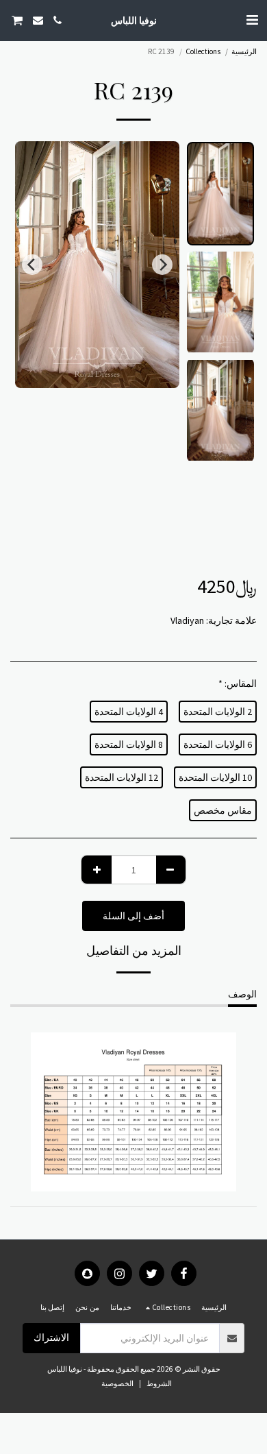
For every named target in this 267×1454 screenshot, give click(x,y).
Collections (203, 51)
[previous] (162, 264)
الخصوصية (117, 1383)
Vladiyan (187, 620)
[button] (252, 19)
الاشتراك (51, 1337)
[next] (32, 264)
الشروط (159, 1383)
